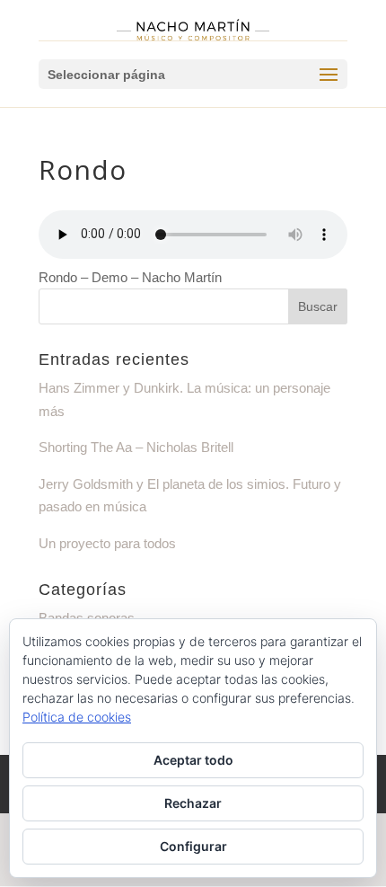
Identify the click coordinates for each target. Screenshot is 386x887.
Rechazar (193, 803)
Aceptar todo (193, 759)
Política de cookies (76, 716)
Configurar (193, 846)
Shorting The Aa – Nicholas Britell (136, 447)
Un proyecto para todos (107, 543)
